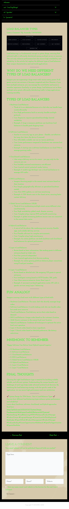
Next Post (54, 435)
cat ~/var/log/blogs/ (11, 7)
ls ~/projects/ (8, 17)
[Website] (54, 482)
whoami (7, 2)
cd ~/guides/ (8, 12)
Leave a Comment (13, 33)
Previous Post (16, 435)
